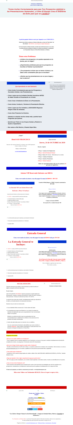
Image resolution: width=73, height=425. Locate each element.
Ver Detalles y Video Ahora (36, 403)
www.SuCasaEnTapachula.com (21, 151)
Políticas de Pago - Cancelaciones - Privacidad (47, 422)
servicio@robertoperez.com (40, 369)
